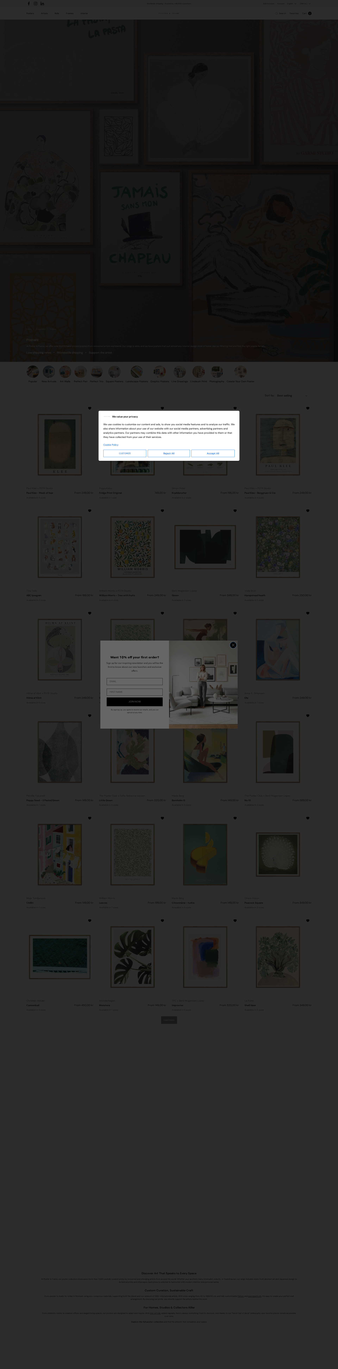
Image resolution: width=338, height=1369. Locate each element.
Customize (125, 453)
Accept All (213, 453)
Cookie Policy (110, 444)
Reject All (168, 453)
